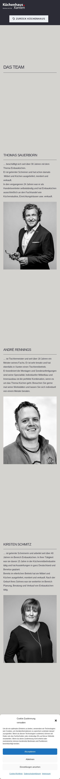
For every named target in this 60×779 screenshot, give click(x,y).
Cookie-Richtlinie (16, 774)
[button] (55, 720)
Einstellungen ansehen (30, 767)
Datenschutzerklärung (32, 774)
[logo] (14, 6)
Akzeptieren (30, 751)
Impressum (46, 774)
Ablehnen (30, 759)
